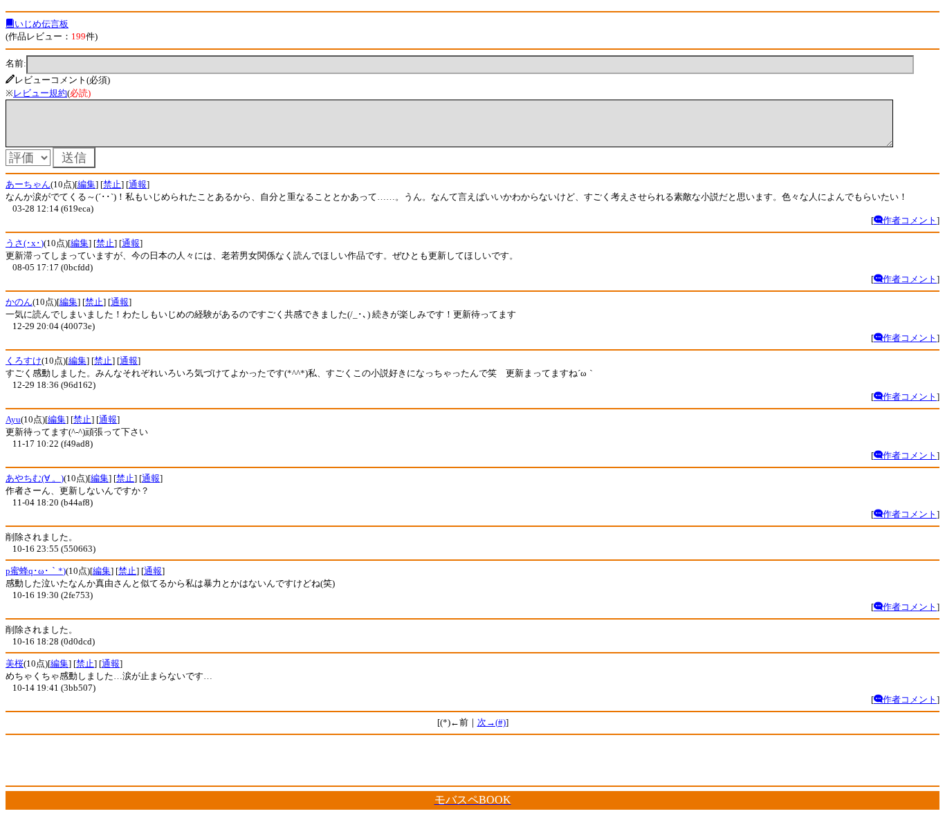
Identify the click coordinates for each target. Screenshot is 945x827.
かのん (19, 302)
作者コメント (910, 220)
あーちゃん (28, 184)
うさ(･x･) (25, 243)
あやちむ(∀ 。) (35, 478)
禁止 (112, 184)
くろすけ (24, 360)
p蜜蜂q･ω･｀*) (36, 571)
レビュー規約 (40, 93)
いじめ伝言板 (41, 24)
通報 (138, 184)
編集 (86, 184)
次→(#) (491, 722)
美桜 (15, 663)
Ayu (13, 419)
